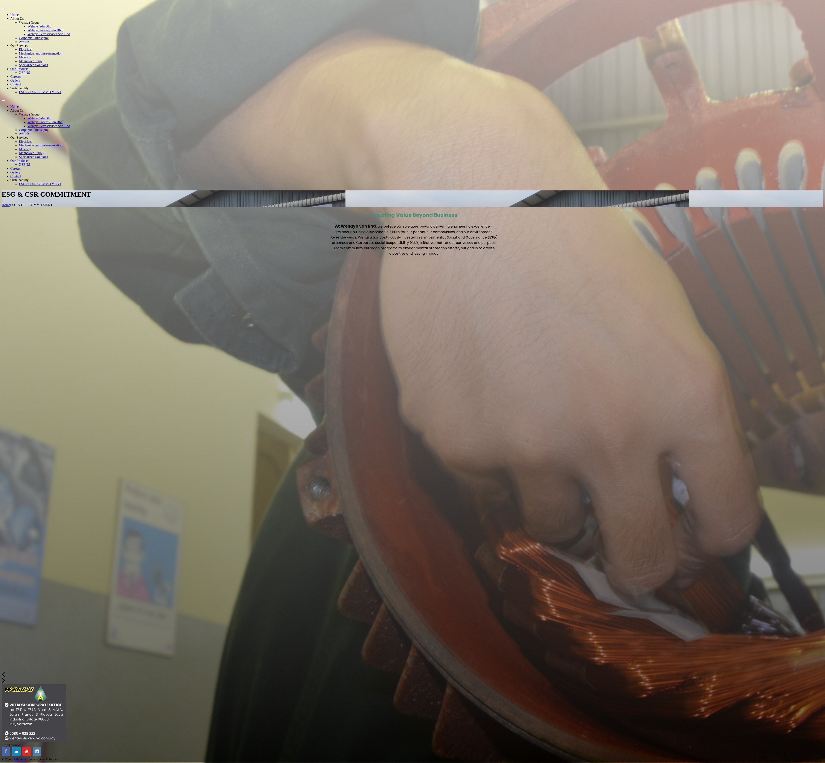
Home (14, 15)
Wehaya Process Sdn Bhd (45, 30)
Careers (15, 76)
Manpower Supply (31, 61)
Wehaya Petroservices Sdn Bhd (49, 34)
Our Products (19, 69)
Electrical (25, 49)
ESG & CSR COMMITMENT (40, 92)
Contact (15, 84)
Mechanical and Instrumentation (40, 53)
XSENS (24, 72)
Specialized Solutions (33, 65)
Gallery (15, 80)
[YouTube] (26, 751)
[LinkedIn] (16, 751)
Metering (25, 57)
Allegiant (20, 759)
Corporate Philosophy (34, 38)
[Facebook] (6, 751)
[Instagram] (37, 751)
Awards (24, 42)
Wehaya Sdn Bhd (39, 26)
